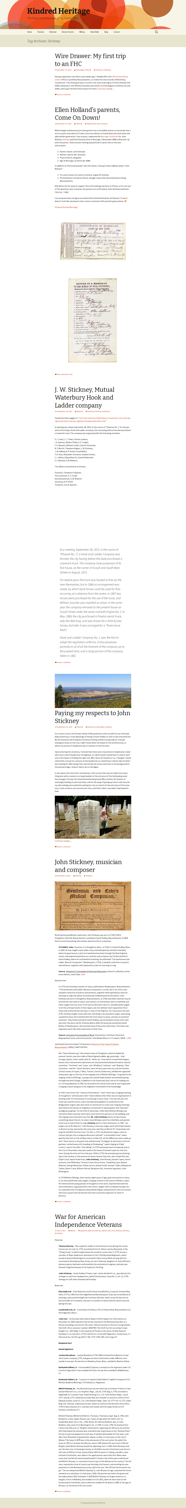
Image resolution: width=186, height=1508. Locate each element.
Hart (109, 1230)
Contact (116, 32)
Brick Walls (94, 32)
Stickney (99, 70)
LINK (83, 974)
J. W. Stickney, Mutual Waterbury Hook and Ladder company (84, 397)
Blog (106, 32)
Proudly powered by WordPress (93, 1503)
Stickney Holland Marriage (66, 207)
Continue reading (106, 88)
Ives (113, 1230)
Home (29, 32)
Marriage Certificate (109, 136)
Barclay (98, 1230)
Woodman (58, 1233)
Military (82, 32)
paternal (90, 411)
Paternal (40, 32)
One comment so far (65, 374)
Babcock (91, 1230)
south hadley (99, 727)
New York (96, 124)
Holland (89, 124)
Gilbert (104, 1230)
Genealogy (80, 70)
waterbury (107, 70)
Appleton (83, 1230)
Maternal (52, 32)
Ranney (119, 1230)
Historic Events (68, 32)
